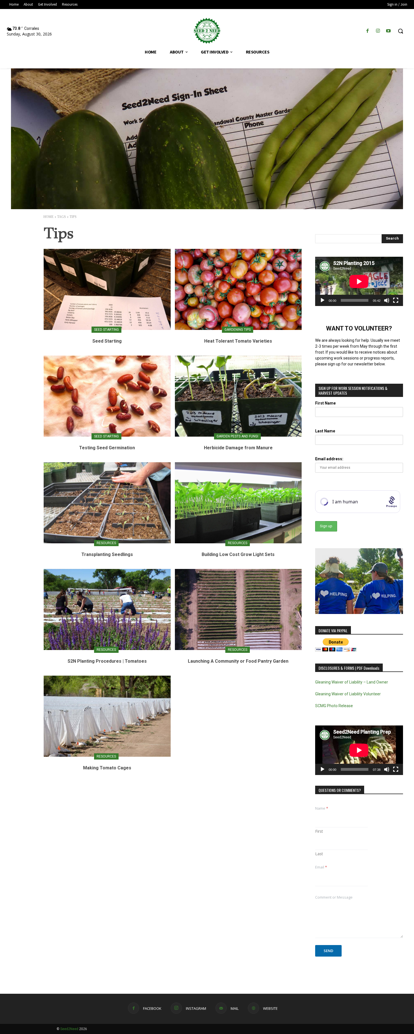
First (319, 831)
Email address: (329, 459)
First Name (325, 403)
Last (319, 853)
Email (321, 867)
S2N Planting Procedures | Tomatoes (107, 661)
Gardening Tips (237, 330)
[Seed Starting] (107, 289)
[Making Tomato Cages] (107, 716)
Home (48, 217)
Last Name (325, 431)
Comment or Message (334, 897)
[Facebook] (367, 31)
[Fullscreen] (396, 300)
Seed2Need (69, 1029)
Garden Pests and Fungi (237, 436)
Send (328, 950)
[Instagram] (378, 31)
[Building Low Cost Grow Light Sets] (238, 502)
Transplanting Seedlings (107, 554)
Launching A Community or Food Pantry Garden (238, 661)
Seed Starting (106, 330)
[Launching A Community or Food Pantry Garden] (238, 609)
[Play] (322, 300)
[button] (400, 31)
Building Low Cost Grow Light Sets (238, 554)
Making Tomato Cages (107, 768)
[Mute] (386, 300)
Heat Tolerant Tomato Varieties (238, 341)
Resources (106, 543)
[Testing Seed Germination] (107, 396)
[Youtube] (388, 31)
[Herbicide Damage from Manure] (238, 396)
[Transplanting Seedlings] (107, 502)
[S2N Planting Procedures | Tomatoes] (107, 609)
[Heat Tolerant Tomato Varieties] (238, 289)
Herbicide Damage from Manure (238, 447)
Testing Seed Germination (107, 447)
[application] (359, 281)
